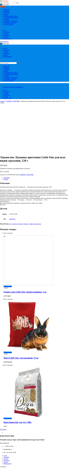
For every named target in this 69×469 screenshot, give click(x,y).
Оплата (6, 33)
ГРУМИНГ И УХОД (10, 22)
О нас (5, 30)
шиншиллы (37, 224)
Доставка (6, 32)
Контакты (7, 35)
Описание (7, 177)
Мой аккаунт (8, 38)
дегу (10, 224)
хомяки (31, 224)
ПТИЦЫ (6, 19)
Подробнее (8, 286)
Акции (6, 37)
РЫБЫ (6, 14)
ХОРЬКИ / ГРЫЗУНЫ (10, 21)
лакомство (12, 219)
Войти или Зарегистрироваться (13, 87)
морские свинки (23, 224)
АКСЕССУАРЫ (8, 24)
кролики (15, 224)
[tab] (36, 178)
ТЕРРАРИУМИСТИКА (11, 18)
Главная (2, 101)
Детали (6, 179)
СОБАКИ (7, 13)
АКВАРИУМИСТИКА (11, 16)
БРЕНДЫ (6, 9)
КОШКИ (6, 11)
